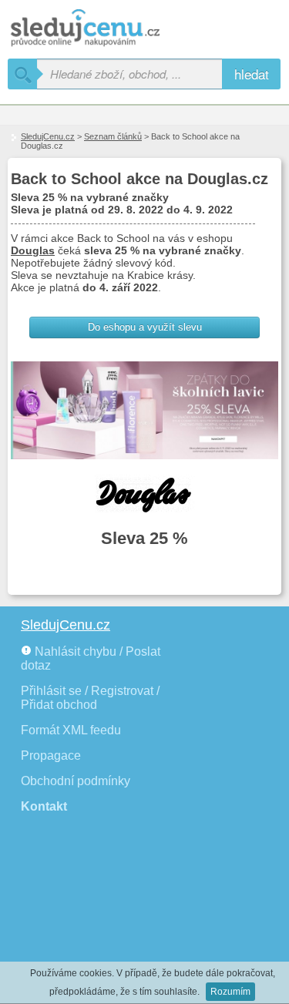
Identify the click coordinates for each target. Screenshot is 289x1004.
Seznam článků (113, 136)
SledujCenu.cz (48, 136)
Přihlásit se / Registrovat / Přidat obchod (90, 697)
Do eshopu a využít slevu (145, 327)
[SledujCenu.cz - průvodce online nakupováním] (108, 29)
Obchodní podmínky (75, 780)
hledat (251, 73)
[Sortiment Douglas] (144, 494)
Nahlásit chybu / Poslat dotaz (90, 658)
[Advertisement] (92, 917)
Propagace (51, 755)
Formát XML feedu (71, 730)
